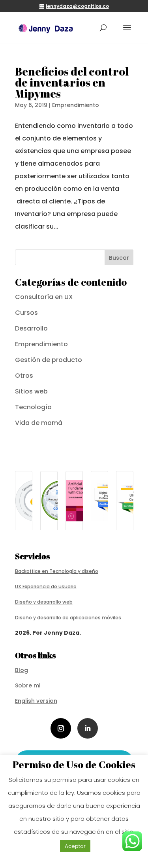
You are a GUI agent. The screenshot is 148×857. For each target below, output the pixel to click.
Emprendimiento (75, 105)
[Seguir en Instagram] (61, 728)
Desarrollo (31, 328)
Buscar (119, 258)
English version (36, 701)
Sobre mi (27, 685)
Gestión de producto (48, 359)
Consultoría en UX (44, 296)
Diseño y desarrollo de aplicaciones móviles (68, 617)
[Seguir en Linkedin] (87, 728)
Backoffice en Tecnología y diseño (56, 571)
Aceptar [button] (75, 846)
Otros (24, 375)
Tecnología (33, 407)
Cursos (26, 312)
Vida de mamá (38, 422)
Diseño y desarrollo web (44, 601)
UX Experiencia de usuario (46, 586)
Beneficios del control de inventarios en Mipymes (72, 82)
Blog (21, 670)
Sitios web (31, 391)
